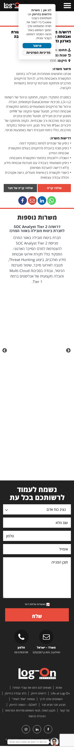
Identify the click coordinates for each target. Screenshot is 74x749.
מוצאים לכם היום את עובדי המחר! (32, 688)
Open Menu (67, 6)
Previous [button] (69, 350)
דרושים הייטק (38, 693)
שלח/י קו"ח (54, 188)
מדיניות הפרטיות (38, 52)
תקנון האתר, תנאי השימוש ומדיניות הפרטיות (30, 710)
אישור (37, 45)
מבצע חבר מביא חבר (53, 705)
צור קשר (64, 710)
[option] (37, 254)
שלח (37, 616)
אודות (59, 688)
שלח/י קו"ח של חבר (20, 188)
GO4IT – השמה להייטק (23, 705)
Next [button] (5, 350)
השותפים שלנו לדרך (51, 699)
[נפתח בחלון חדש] (51, 200)
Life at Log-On (60, 693)
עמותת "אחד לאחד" (23, 699)
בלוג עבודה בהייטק (15, 693)
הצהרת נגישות (37, 716)
